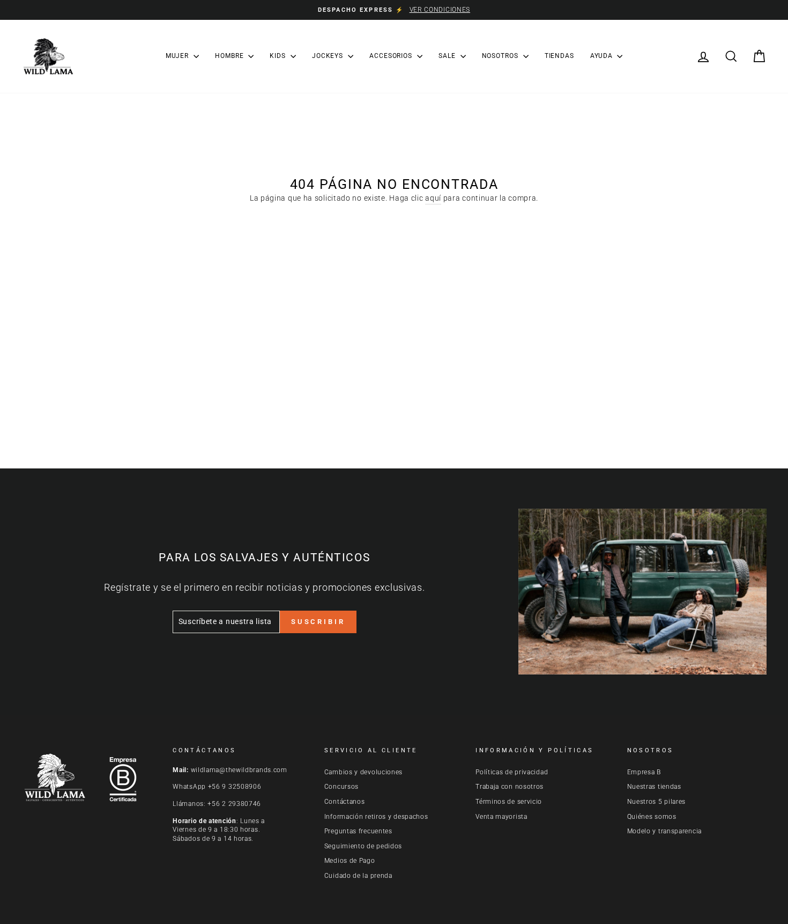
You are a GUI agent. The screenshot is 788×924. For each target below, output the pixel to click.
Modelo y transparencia (664, 831)
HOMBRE (230, 56)
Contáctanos (344, 801)
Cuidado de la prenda (358, 875)
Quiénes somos (652, 816)
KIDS (279, 56)
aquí (433, 198)
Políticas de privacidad (511, 772)
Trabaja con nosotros (509, 786)
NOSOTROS (501, 56)
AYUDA (602, 56)
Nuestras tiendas (654, 786)
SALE (448, 56)
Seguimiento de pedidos (363, 846)
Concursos (341, 786)
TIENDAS (559, 56)
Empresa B (644, 772)
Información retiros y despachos (376, 816)
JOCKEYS (328, 56)
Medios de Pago (349, 860)
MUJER (178, 56)
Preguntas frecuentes (358, 831)
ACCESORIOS (391, 56)
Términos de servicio (508, 801)
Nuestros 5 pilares (656, 801)
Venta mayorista (501, 816)
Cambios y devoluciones (363, 772)
